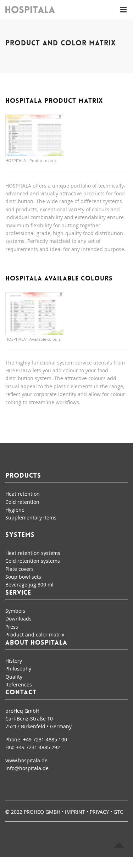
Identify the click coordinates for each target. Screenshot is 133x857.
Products (23, 476)
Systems (20, 535)
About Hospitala (36, 643)
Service (18, 593)
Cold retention (22, 502)
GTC (118, 811)
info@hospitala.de (27, 768)
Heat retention (22, 493)
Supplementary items (30, 517)
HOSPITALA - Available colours (33, 339)
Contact (21, 693)
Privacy (99, 811)
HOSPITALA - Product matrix (31, 160)
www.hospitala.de (26, 760)
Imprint (75, 811)
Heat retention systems (32, 553)
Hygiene (14, 509)
